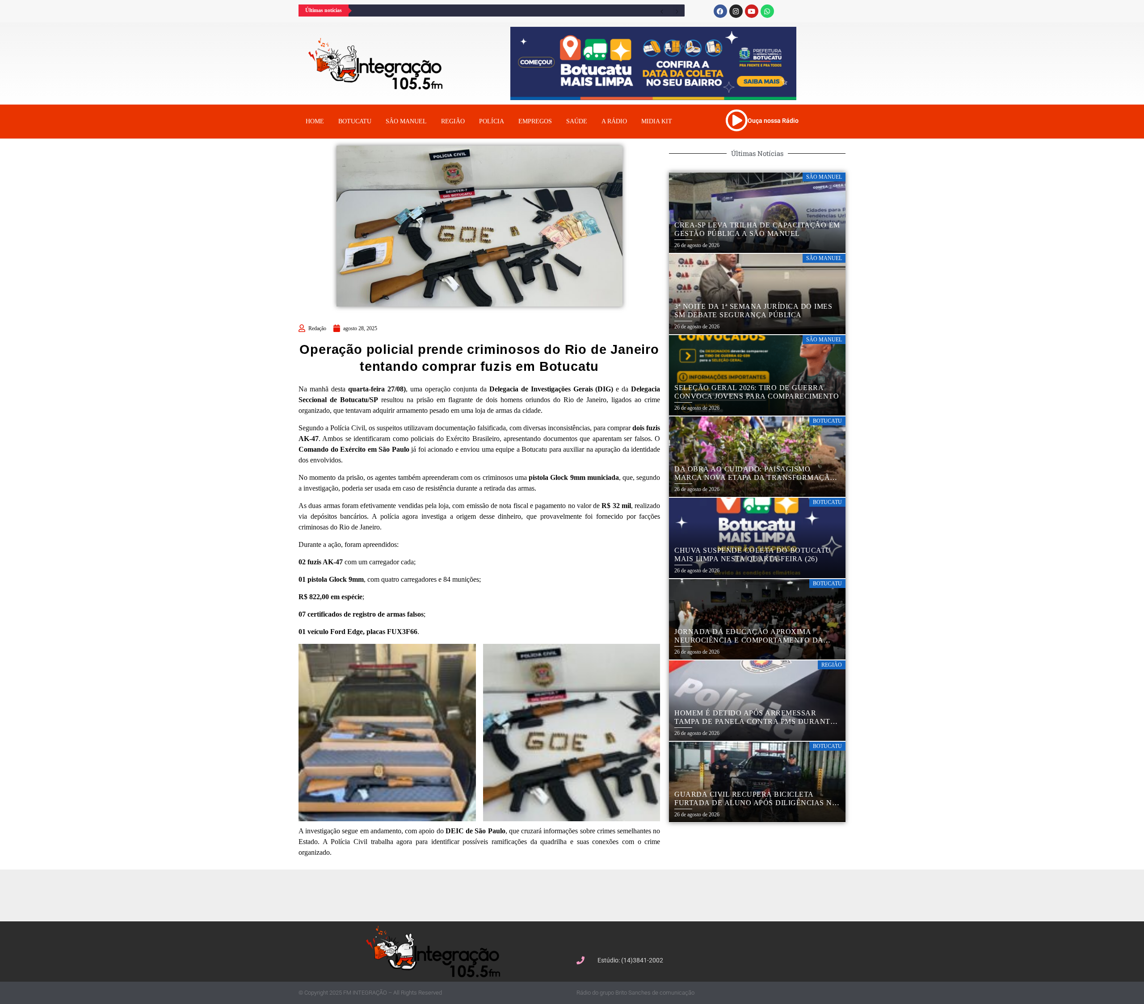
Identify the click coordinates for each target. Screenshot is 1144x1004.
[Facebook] (720, 11)
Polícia (491, 121)
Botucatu (354, 121)
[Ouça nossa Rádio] (736, 120)
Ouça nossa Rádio (773, 120)
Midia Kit (656, 121)
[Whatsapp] (767, 11)
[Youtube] (751, 11)
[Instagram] (736, 11)
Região (453, 121)
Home (315, 121)
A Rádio (614, 121)
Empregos (535, 121)
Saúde (576, 121)
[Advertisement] (576, 894)
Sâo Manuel (406, 121)
